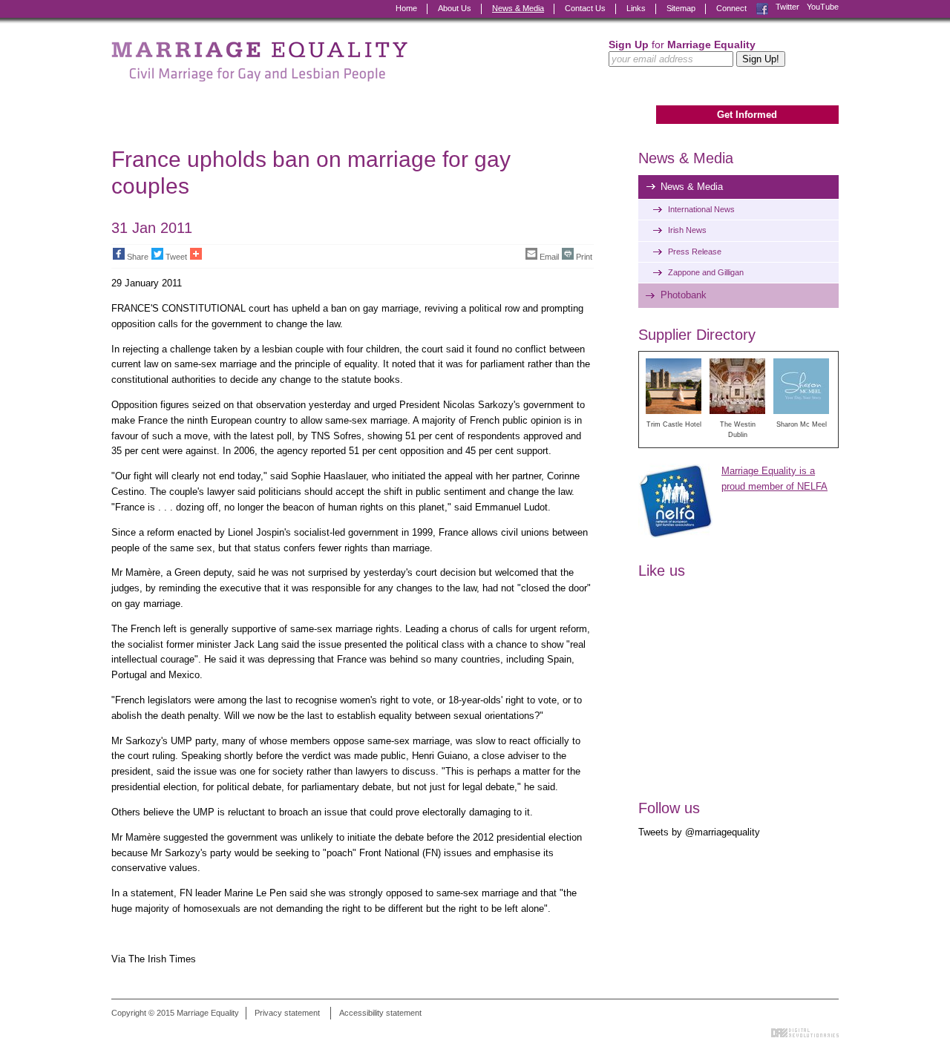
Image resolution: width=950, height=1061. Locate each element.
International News (701, 209)
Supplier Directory (697, 334)
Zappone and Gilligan (706, 272)
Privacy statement (287, 1012)
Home (406, 8)
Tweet (176, 256)
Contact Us (585, 8)
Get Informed (747, 114)
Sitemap (680, 8)
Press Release (694, 251)
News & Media (518, 8)
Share (137, 256)
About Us (454, 8)
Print (584, 256)
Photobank (684, 294)
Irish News (687, 230)
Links (636, 8)
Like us (661, 570)
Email (549, 256)
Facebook (762, 7)
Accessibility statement (380, 1012)
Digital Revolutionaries (805, 1032)
